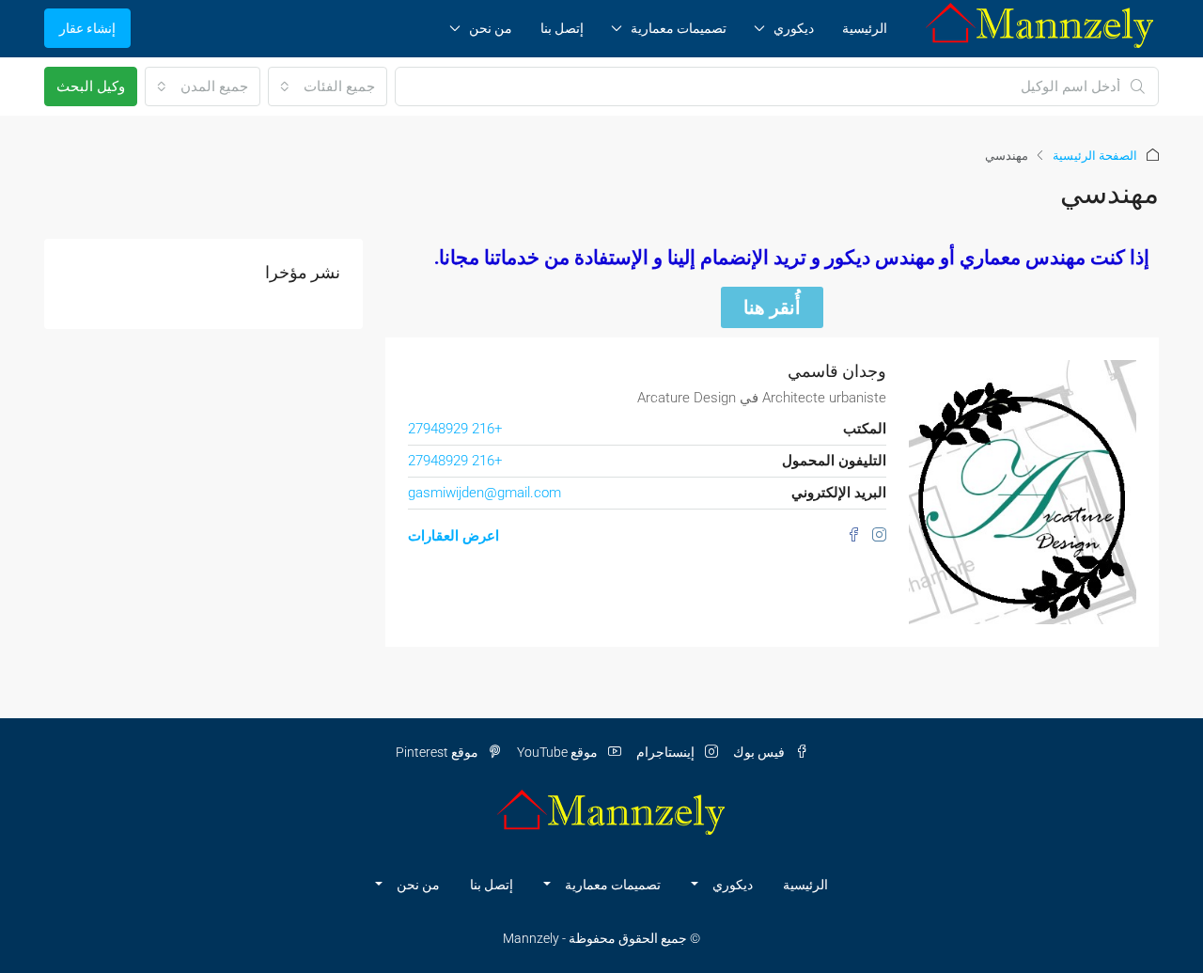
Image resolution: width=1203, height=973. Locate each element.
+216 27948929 (455, 428)
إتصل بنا (562, 28)
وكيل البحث (90, 86)
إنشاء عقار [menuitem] (87, 28)
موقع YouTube (559, 752)
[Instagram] (875, 535)
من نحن (490, 28)
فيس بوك (760, 752)
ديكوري (793, 28)
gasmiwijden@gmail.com (484, 492)
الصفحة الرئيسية (1095, 156)
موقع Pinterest (438, 752)
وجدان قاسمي (837, 371)
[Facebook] (852, 535)
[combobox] (327, 86)
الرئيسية (864, 28)
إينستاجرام (666, 752)
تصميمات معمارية (678, 28)
